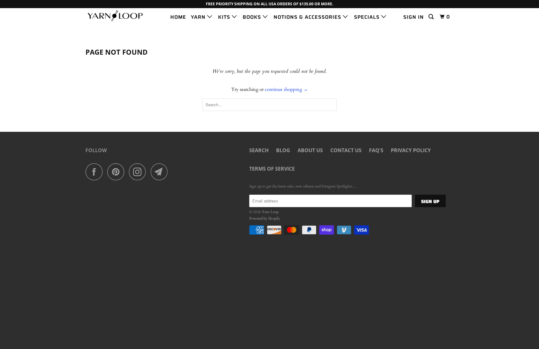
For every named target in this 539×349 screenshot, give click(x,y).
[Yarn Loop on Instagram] (139, 171)
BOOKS (253, 17)
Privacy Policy (411, 150)
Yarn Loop (270, 211)
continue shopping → (286, 89)
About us (310, 150)
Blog (283, 150)
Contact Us (346, 150)
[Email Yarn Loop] (161, 171)
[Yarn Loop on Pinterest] (117, 171)
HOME (178, 17)
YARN (199, 17)
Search (259, 150)
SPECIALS (367, 17)
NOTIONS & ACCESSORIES (308, 17)
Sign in (413, 17)
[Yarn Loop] (117, 15)
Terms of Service (272, 168)
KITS (225, 17)
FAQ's (376, 150)
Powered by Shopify (264, 218)
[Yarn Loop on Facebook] (95, 171)
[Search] (431, 17)
